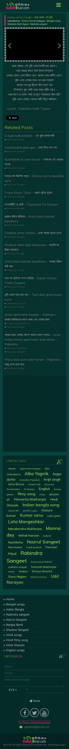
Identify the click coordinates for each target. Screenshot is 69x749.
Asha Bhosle (16, 484)
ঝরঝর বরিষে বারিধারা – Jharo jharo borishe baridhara (29, 218)
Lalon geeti (53, 515)
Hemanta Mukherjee (30, 499)
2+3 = (13, 689)
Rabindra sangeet (38, 24)
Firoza (42, 494)
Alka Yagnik (36, 473)
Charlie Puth (34, 484)
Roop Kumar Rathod (41, 561)
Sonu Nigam (17, 576)
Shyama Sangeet (17, 630)
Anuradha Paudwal (29, 480)
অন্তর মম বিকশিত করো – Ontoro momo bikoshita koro (34, 178)
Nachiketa (15, 542)
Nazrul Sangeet (43, 541)
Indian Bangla (15, 609)
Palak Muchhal (33, 547)
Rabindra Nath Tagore (18, 24)
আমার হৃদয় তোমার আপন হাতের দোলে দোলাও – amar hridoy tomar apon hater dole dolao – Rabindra (33, 339)
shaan (11, 571)
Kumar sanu (31, 515)
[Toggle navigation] (59, 4)
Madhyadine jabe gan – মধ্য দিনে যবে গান (31, 147)
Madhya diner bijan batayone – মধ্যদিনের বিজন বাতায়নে (32, 247)
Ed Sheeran (29, 489)
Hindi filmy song (17, 640)
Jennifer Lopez (30, 510)
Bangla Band (14, 624)
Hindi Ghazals (15, 645)
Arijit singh (52, 479)
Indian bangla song (40, 504)
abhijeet (12, 468)
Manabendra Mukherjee (25, 529)
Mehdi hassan (28, 535)
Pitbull (12, 554)
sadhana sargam (17, 567)
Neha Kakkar (15, 547)
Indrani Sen (13, 510)
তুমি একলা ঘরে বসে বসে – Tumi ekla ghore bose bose (33, 297)
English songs (15, 650)
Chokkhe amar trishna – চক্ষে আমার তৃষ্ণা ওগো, (33, 233)
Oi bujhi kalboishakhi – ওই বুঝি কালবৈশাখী (29, 136)
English (44, 489)
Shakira (23, 571)
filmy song (26, 494)
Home (10, 599)
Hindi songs (14, 635)
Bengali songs (54, 21)
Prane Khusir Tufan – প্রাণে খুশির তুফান (28, 193)
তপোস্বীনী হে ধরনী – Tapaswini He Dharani (31, 204)
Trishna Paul (27, 21)
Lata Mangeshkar (26, 521)
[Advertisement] (34, 413)
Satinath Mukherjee (43, 567)
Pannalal (51, 547)
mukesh (47, 535)
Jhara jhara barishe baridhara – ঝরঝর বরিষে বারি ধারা (33, 263)
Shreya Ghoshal (42, 571)
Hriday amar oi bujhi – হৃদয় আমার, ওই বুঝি (29, 17)
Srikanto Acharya (38, 577)
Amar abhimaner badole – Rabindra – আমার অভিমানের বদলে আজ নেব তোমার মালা (31, 317)
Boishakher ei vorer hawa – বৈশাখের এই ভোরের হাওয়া (34, 161)
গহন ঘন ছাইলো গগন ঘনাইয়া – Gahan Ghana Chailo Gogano (31, 280)
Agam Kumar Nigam (30, 468)
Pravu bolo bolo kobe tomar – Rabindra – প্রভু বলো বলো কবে (34, 362)
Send (36, 700)
